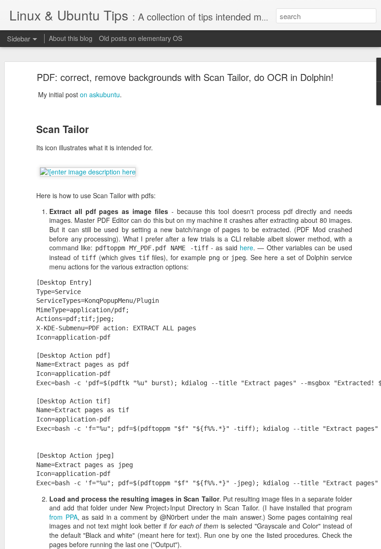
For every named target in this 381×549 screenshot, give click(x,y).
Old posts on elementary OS (140, 38)
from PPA (63, 517)
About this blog (70, 38)
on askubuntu (100, 94)
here (246, 247)
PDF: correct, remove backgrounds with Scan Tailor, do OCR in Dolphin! (185, 77)
